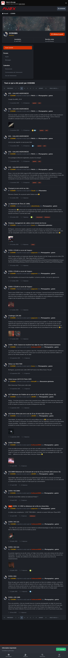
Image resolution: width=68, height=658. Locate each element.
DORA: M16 (12, 576)
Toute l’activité (9, 47)
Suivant (41, 88)
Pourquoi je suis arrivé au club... (19, 188)
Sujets (7, 56)
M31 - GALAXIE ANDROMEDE (18, 93)
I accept (62, 649)
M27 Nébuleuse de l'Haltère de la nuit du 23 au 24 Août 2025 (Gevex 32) (32, 394)
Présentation (43, 190)
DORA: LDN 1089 (14, 597)
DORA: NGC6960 (14, 443)
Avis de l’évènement (10, 75)
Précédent (10, 88)
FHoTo (33, 95)
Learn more (3, 3)
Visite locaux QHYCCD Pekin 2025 (19, 379)
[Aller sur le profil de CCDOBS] (5, 94)
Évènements (8, 69)
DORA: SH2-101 (13, 522)
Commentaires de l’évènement (13, 72)
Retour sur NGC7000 (15, 364)
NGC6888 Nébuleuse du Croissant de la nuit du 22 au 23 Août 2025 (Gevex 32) (34, 472)
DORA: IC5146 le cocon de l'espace (20, 250)
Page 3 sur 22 (53, 88)
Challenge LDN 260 (14, 316)
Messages (8, 60)
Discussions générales (45, 225)
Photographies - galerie (46, 95)
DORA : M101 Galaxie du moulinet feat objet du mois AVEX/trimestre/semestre (34, 345)
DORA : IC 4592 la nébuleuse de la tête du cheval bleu (31, 506)
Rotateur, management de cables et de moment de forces (27, 223)
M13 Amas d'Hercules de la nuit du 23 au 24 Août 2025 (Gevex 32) (30, 414)
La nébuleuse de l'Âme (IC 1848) (19, 204)
